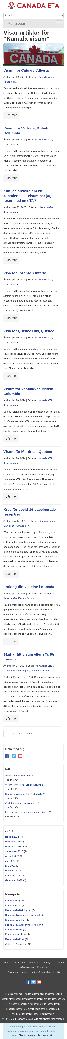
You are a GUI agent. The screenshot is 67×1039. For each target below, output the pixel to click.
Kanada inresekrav (15, 919)
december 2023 (14, 841)
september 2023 (14, 851)
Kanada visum (47, 521)
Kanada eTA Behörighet (16, 670)
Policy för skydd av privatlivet (46, 972)
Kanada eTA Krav (40, 670)
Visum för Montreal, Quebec (27, 452)
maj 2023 (10, 865)
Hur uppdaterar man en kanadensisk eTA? (28, 812)
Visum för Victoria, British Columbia (24, 784)
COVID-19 (9, 525)
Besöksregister (47, 593)
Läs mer (11, 115)
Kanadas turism (13, 929)
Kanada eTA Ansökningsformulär (23, 915)
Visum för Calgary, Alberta (26, 70)
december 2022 (14, 880)
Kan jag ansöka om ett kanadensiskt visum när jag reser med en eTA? (27, 196)
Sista (29, 733)
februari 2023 (12, 875)
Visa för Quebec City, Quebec (28, 331)
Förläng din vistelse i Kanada (28, 587)
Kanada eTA (10, 81)
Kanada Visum (46, 77)
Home (6, 962)
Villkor (25, 972)
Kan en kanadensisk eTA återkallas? (25, 793)
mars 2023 (11, 870)
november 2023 (14, 846)
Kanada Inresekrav (15, 934)
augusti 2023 (12, 856)
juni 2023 (10, 861)
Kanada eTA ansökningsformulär (23, 924)
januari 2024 (12, 836)
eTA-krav (33, 962)
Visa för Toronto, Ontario (24, 273)
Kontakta (42, 967)
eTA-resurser (27, 967)
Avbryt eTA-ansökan (16, 944)
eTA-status (58, 962)
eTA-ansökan (19, 962)
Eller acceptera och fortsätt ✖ (35, 1035)
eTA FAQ (45, 962)
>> (20, 733)
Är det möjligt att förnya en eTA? (22, 803)
